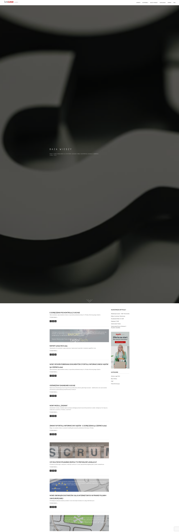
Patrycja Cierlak (56, 528)
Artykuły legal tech (115, 376)
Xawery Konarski (56, 488)
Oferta (138, 2)
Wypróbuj (145, 2)
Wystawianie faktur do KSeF (117, 318)
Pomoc (169, 2)
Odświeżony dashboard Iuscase (62, 385)
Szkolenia (163, 2)
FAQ (174, 2)
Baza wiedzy (154, 2)
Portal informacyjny (115, 383)
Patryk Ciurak (55, 455)
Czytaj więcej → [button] (54, 317)
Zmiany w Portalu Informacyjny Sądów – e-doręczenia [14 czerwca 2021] (78, 426)
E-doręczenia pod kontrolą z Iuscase (65, 312)
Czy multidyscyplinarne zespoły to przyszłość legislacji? (73, 462)
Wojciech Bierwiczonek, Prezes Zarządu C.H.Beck (64, 339)
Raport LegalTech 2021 (58, 346)
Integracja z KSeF (115, 321)
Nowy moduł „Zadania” (59, 405)
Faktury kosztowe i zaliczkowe (118, 316)
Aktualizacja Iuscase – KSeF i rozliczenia (120, 313)
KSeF (112, 381)
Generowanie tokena (116, 323)
